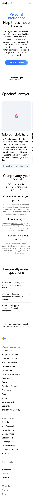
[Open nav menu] (30, 3)
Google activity (17, 223)
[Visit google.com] (16, 486)
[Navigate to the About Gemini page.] (8, 3)
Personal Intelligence (11, 205)
